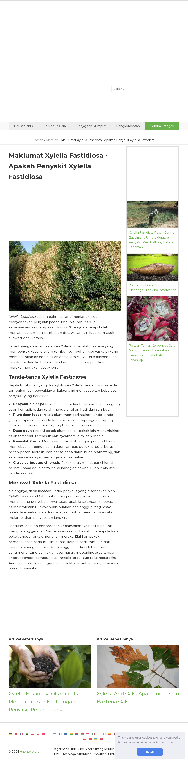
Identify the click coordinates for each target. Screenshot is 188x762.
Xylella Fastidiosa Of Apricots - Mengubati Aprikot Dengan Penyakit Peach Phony (45, 701)
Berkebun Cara (54, 126)
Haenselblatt (29, 751)
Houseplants (23, 126)
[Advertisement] (94, 34)
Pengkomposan (128, 126)
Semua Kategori (162, 126)
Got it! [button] (150, 751)
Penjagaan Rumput (91, 126)
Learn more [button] (168, 742)
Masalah (52, 140)
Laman (38, 140)
